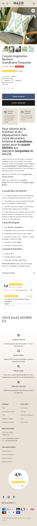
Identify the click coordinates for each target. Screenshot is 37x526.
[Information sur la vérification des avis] (4, 290)
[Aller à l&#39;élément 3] (18, 49)
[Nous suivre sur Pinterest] (14, 497)
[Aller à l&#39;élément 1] (5, 49)
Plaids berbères (7, 462)
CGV (3, 415)
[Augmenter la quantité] (12, 88)
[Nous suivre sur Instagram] (8, 497)
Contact (23, 411)
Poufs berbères (7, 458)
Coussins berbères (8, 455)
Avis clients (24, 422)
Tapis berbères (7, 451)
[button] (12, 71)
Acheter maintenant (18, 103)
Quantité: (5, 84)
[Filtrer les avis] (31, 290)
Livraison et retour (8, 422)
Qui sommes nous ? (8, 411)
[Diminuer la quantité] (4, 88)
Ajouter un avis (23, 290)
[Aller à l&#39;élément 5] (31, 49)
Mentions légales (7, 419)
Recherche (24, 408)
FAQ (22, 419)
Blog (3, 408)
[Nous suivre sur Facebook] (3, 497)
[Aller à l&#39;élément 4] (25, 49)
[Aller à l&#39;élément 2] (11, 49)
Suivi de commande (27, 415)
